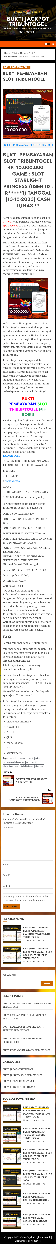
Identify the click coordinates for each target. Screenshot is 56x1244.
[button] (53, 44)
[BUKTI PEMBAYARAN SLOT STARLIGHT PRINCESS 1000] (12, 1177)
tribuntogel (39, 766)
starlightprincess (27, 766)
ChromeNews (21, 1240)
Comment (8, 827)
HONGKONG (12, 481)
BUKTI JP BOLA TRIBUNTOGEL (19, 1069)
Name (7, 864)
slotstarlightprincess (11, 766)
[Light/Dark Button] (47, 44)
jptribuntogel (31, 762)
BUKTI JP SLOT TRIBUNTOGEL (16, 67)
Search (9, 975)
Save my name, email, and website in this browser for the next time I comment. (27, 898)
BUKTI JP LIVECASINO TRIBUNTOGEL (22, 1075)
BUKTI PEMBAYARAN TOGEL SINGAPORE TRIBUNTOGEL (34, 1135)
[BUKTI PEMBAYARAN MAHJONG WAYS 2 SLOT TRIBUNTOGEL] (12, 934)
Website (7, 886)
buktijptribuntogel (26, 758)
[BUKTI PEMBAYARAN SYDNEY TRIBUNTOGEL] (12, 1198)
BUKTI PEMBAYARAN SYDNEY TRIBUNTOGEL (26, 1050)
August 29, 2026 (33, 941)
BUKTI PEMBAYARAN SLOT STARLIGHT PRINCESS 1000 (37, 1177)
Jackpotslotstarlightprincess (14, 762)
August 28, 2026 (33, 962)
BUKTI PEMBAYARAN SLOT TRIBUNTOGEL (29, 145)
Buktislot (38, 758)
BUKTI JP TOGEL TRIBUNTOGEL (19, 1087)
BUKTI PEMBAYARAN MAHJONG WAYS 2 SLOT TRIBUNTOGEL (36, 934)
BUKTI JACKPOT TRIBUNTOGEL (28, 21)
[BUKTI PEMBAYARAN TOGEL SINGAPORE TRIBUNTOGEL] (12, 1135)
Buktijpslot (13, 758)
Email (6, 875)
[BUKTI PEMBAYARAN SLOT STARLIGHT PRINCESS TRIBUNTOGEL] (12, 955)
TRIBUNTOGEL (11, 455)
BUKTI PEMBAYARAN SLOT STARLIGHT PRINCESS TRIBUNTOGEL (37, 955)
